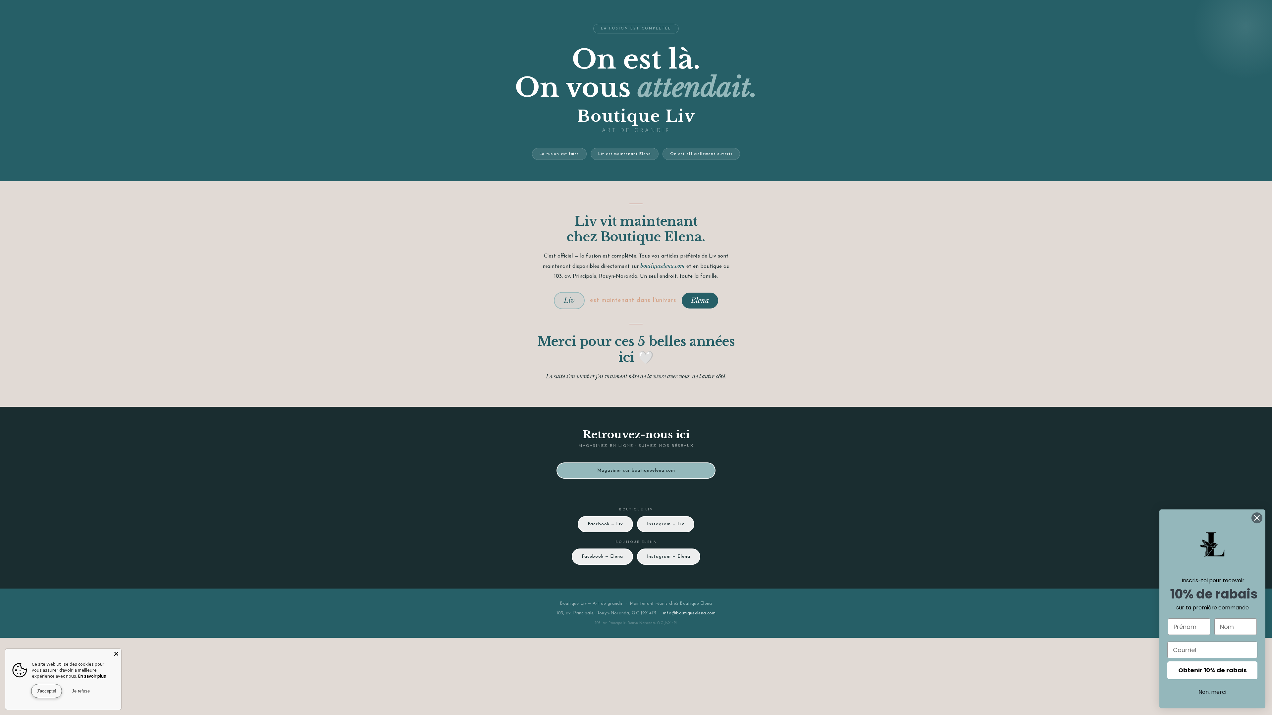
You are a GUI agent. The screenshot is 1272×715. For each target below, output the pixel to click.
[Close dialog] (1257, 518)
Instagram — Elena (668, 556)
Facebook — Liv (605, 524)
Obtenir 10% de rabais (1212, 670)
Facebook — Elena (602, 556)
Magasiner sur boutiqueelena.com (636, 470)
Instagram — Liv (665, 524)
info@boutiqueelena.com (689, 613)
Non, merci (1212, 692)
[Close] (116, 653)
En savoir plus (92, 676)
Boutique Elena (696, 603)
